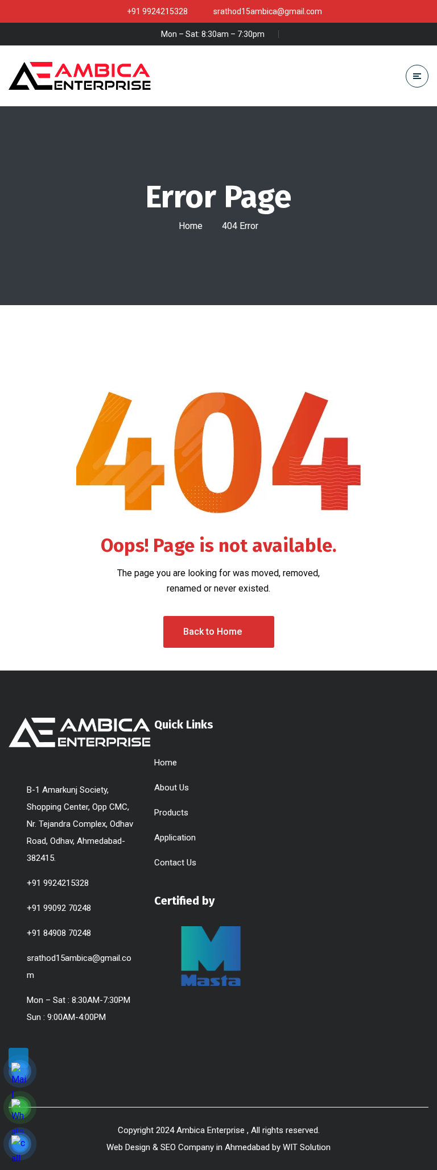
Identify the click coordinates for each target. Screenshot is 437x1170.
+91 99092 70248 (59, 908)
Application (175, 837)
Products (171, 812)
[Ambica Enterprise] (80, 75)
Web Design (128, 1147)
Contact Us (175, 862)
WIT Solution (307, 1147)
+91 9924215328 (58, 883)
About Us (171, 787)
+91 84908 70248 (59, 933)
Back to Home (212, 631)
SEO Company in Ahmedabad (215, 1147)
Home (191, 225)
